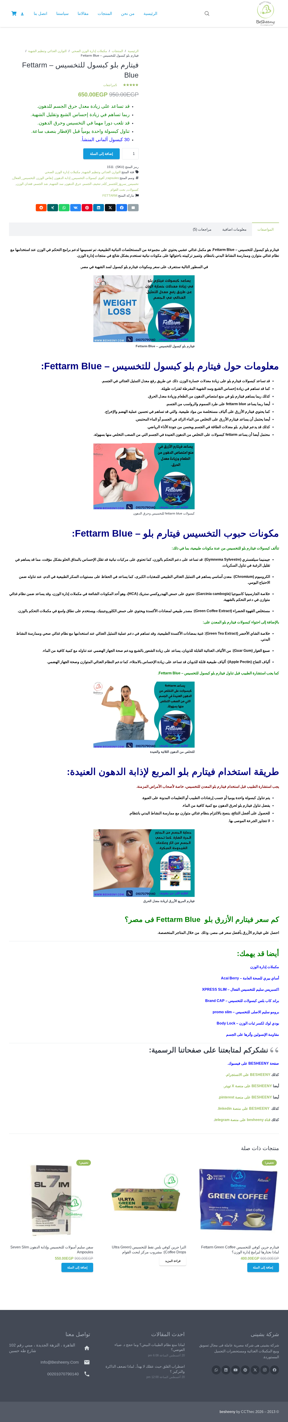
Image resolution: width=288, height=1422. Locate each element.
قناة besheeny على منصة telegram (242, 1120)
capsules (112, 178)
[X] (255, 1369)
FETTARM (109, 195)
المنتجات (117, 51)
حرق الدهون (73, 184)
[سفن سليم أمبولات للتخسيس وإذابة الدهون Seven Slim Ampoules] (51, 1200)
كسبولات (133, 189)
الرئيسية (133, 51)
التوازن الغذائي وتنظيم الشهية (47, 51)
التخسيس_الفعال (24, 178)
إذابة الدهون (62, 178)
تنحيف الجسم (92, 184)
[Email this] (133, 207)
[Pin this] (87, 207)
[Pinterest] (245, 1369)
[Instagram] (264, 1369)
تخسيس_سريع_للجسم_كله (120, 184)
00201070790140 (63, 1374)
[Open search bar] (207, 13)
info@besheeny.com (59, 1362)
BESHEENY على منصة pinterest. (245, 1097)
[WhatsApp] (216, 1369)
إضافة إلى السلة (101, 154)
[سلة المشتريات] (14, 13)
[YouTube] (235, 1369)
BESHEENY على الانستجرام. (247, 1075)
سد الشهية (56, 184)
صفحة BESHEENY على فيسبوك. (253, 1063)
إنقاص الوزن (45, 178)
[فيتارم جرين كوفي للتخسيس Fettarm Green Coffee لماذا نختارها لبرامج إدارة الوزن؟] (237, 1200)
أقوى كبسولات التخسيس (88, 178)
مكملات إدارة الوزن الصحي (89, 51)
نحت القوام (117, 189)
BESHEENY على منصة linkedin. (243, 1108)
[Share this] (121, 207)
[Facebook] (274, 1369)
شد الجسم (41, 184)
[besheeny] (265, 13)
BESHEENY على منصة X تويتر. (247, 1086)
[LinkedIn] (225, 1369)
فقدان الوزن (24, 184)
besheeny (227, 1412)
